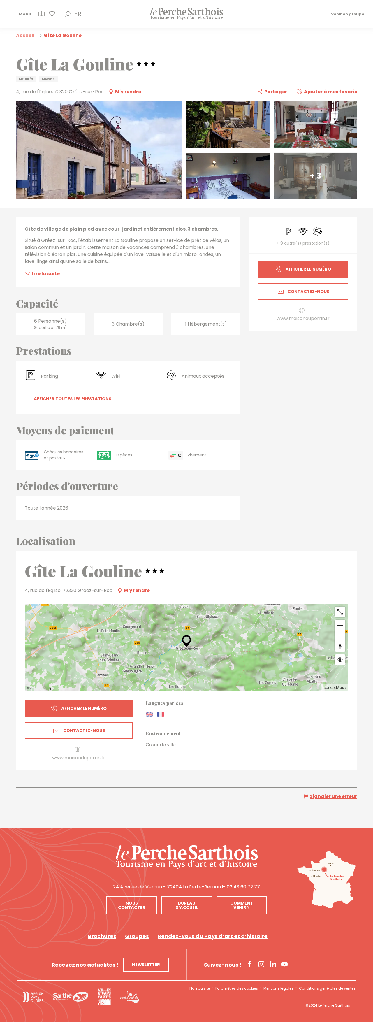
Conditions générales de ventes (327, 988)
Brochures (102, 936)
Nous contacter (131, 905)
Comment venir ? (241, 905)
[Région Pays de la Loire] (32, 997)
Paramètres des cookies (236, 988)
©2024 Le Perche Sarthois (327, 1005)
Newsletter (146, 964)
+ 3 (315, 176)
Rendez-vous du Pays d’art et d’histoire (213, 936)
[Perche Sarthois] (187, 857)
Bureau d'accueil (186, 905)
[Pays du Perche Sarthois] (186, 14)
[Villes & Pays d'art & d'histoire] (104, 997)
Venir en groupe (347, 14)
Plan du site (199, 988)
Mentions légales (278, 988)
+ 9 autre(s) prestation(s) (303, 243)
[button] (67, 14)
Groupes (137, 936)
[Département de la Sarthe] (70, 997)
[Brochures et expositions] (41, 15)
